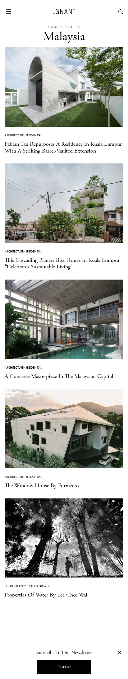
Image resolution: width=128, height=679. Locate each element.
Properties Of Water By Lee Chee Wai (46, 594)
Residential (33, 135)
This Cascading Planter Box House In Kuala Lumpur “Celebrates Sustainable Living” (62, 264)
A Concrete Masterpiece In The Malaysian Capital (59, 376)
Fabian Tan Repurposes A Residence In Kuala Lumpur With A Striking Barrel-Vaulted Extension (63, 147)
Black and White (40, 586)
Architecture (14, 135)
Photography (15, 586)
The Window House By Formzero (42, 485)
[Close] (119, 652)
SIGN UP (64, 666)
